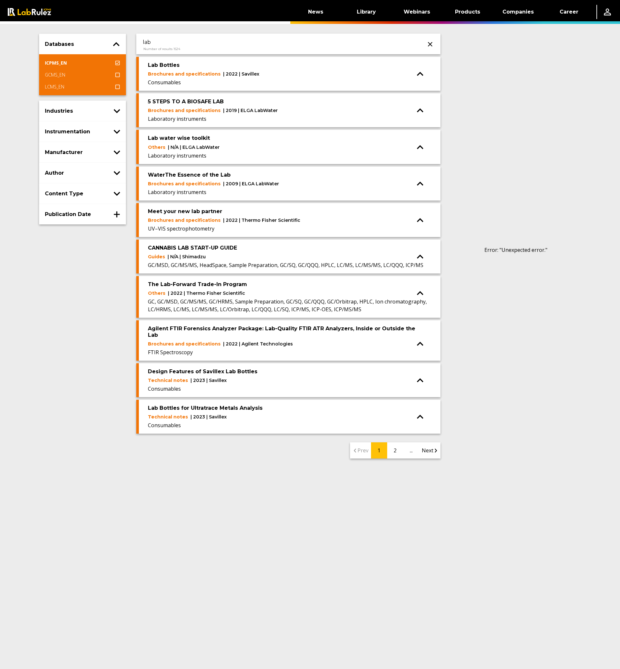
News (315, 12)
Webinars (417, 12)
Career (569, 12)
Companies (518, 12)
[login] (607, 12)
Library (366, 12)
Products (467, 12)
